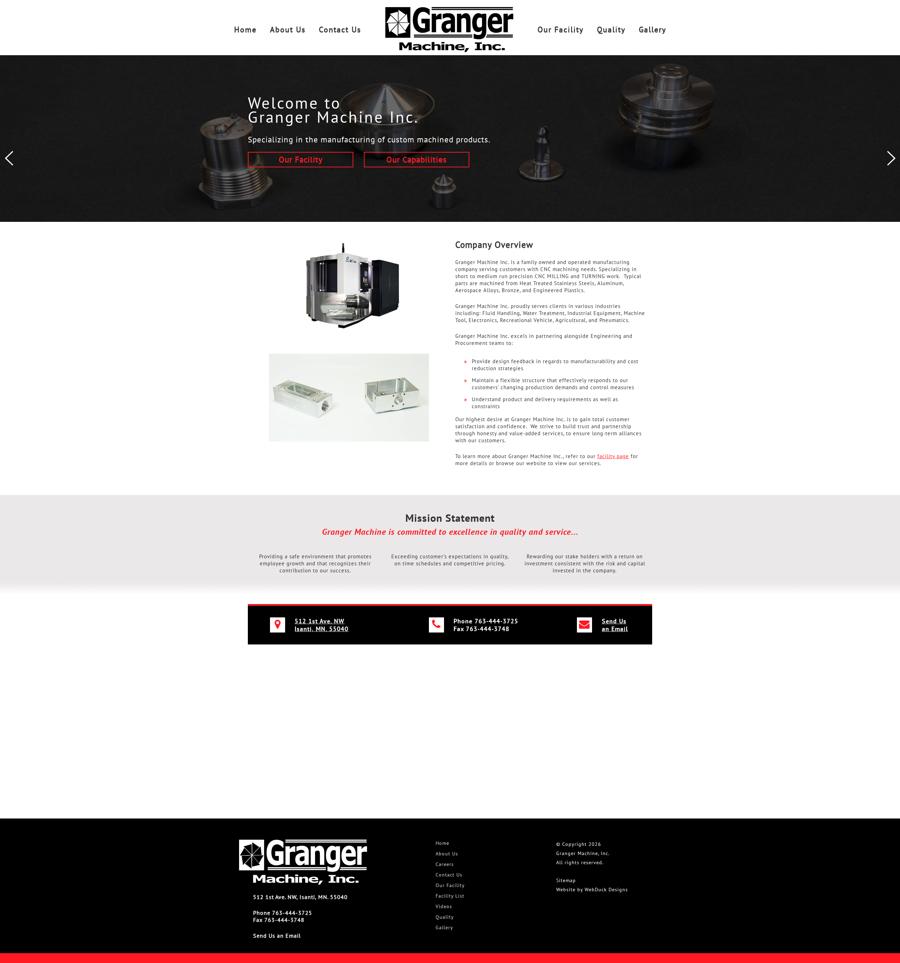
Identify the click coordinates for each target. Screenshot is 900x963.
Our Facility (561, 29)
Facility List (450, 896)
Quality (611, 29)
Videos (444, 906)
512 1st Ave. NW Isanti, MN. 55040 (321, 625)
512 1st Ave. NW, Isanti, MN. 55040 (300, 896)
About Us (288, 29)
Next (891, 158)
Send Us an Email (615, 625)
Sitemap (566, 880)
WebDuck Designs (606, 889)
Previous (9, 158)
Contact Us (340, 29)
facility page (613, 456)
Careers (445, 864)
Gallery (652, 29)
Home (245, 29)
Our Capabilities (416, 159)
